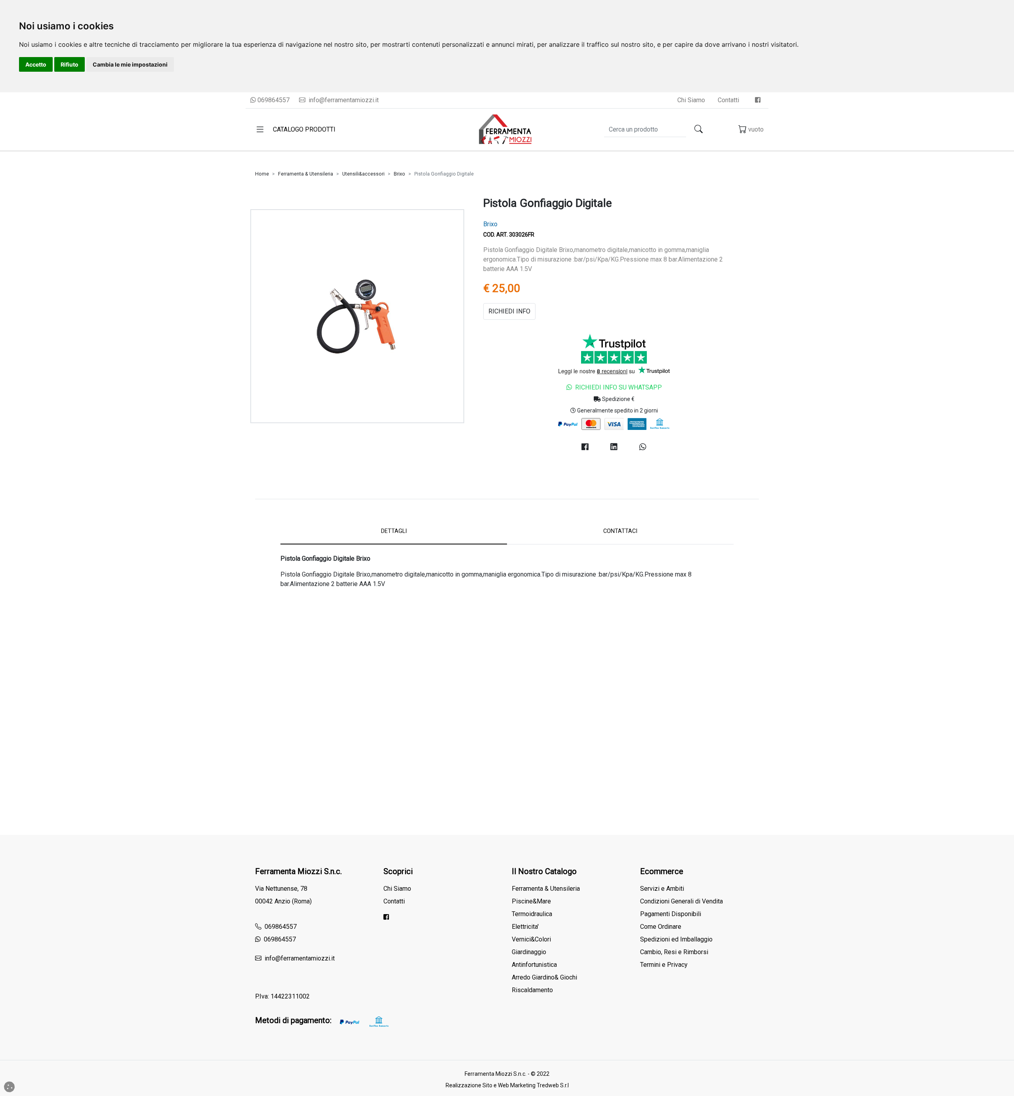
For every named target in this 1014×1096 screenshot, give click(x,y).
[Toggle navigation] (260, 129)
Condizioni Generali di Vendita (681, 901)
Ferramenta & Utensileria (305, 174)
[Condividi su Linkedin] (614, 447)
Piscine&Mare (531, 901)
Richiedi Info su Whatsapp (618, 387)
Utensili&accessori (363, 174)
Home (262, 174)
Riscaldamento (532, 990)
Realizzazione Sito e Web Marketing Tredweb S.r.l (507, 1085)
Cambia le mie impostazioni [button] (130, 64)
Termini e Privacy (664, 964)
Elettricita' (525, 926)
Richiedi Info (509, 311)
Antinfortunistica (534, 964)
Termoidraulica (532, 914)
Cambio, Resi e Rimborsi (674, 952)
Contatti (728, 100)
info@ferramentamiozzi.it (343, 100)
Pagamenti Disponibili (670, 914)
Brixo (399, 174)
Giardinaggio (529, 952)
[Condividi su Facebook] (585, 447)
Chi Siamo (691, 100)
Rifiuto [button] (69, 64)
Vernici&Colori (531, 939)
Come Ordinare (660, 926)
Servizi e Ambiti (662, 888)
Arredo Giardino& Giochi (544, 977)
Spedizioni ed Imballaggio (676, 939)
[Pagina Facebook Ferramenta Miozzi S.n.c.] (757, 100)
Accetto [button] (35, 64)
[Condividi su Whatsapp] (643, 447)
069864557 (273, 100)
